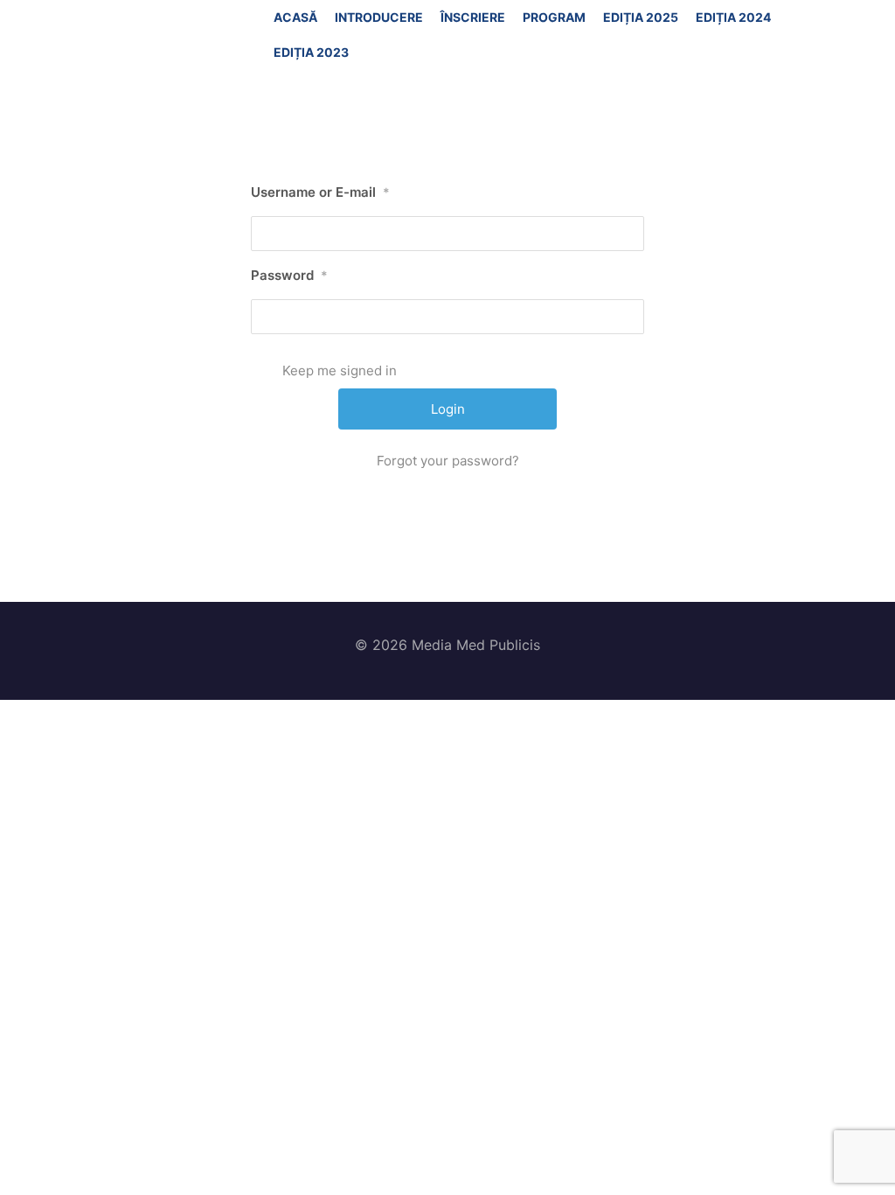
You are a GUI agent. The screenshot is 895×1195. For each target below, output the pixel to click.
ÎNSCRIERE (473, 17)
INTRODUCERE (379, 17)
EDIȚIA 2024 (733, 17)
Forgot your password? (448, 460)
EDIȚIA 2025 (640, 17)
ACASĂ (295, 17)
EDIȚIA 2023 (311, 52)
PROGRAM (554, 17)
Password (289, 275)
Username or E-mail (320, 192)
